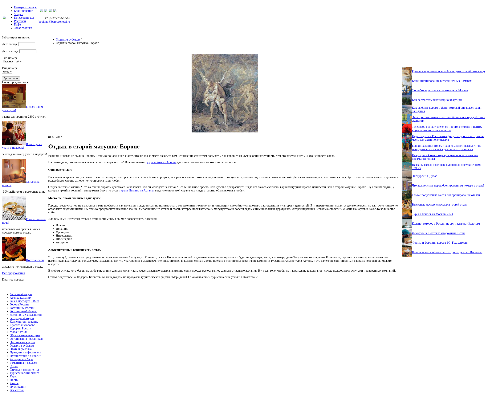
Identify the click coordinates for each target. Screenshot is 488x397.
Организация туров (22, 342)
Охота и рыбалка (21, 349)
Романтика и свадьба (23, 362)
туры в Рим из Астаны (161, 162)
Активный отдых (21, 294)
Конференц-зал (24, 17)
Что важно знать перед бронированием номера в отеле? (448, 185)
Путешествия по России (25, 355)
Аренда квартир (20, 297)
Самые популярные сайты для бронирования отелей (446, 195)
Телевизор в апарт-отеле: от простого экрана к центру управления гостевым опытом (447, 128)
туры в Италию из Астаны (136, 190)
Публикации (18, 386)
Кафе (17, 24)
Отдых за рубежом (68, 39)
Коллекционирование (24, 321)
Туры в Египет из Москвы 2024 (432, 214)
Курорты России (20, 328)
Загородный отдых (22, 318)
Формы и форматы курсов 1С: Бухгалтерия (440, 242)
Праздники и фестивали (25, 352)
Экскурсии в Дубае (424, 176)
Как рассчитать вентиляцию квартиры (437, 99)
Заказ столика (23, 27)
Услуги (18, 14)
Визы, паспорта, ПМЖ (24, 301)
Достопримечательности (26, 314)
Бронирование (23, 10)
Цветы (14, 379)
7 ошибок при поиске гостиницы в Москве (440, 90)
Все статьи (17, 390)
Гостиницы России (22, 307)
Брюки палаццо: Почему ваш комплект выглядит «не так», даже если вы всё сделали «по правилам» (446, 147)
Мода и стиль (18, 331)
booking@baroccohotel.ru (54, 21)
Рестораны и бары (21, 359)
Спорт (14, 366)
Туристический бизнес (24, 373)
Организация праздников (26, 338)
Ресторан (20, 21)
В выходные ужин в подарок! (22, 146)
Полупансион (35, 260)
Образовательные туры (25, 335)
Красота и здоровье (22, 325)
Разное (14, 383)
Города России (19, 304)
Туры (13, 376)
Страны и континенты (24, 369)
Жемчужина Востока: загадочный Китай (438, 233)
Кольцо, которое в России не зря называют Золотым (446, 223)
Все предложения (13, 273)
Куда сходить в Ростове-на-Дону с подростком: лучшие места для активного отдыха (448, 138)
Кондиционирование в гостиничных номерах (442, 80)
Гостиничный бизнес (23, 311)
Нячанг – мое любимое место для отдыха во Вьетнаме (447, 252)
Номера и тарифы (25, 7)
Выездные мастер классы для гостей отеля (439, 204)
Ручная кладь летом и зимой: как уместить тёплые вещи (448, 71)
